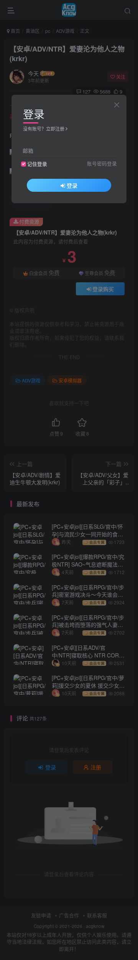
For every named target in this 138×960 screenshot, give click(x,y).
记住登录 (37, 163)
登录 (72, 185)
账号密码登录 (102, 163)
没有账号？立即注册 (43, 128)
